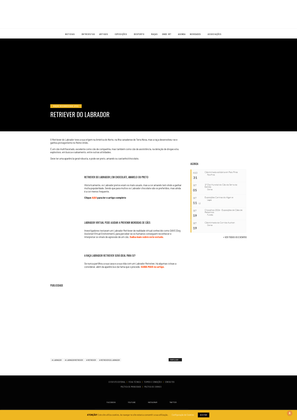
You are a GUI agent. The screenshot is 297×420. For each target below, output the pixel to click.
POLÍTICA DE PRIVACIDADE (131, 387)
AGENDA (182, 34)
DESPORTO (139, 34)
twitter (173, 402)
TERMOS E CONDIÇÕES (153, 382)
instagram (152, 402)
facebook (111, 402)
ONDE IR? (166, 34)
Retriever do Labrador (110, 360)
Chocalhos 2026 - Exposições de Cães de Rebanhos (223, 211)
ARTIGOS (103, 34)
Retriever (92, 360)
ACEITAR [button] (203, 415)
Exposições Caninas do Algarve (219, 197)
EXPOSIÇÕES (121, 34)
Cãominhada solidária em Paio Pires (221, 172)
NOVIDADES (195, 34)
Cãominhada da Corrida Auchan (220, 222)
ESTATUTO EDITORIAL (117, 382)
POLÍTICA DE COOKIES (153, 387)
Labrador (57, 360)
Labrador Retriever (75, 360)
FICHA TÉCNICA (135, 382)
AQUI (94, 197)
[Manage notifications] (289, 413)
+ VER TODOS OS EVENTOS (235, 237)
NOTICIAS (70, 34)
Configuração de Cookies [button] (183, 414)
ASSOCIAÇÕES (215, 34)
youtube (132, 402)
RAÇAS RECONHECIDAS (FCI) (66, 106)
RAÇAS (154, 34)
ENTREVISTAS (88, 34)
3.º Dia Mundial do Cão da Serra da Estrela (221, 185)
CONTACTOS (169, 382)
